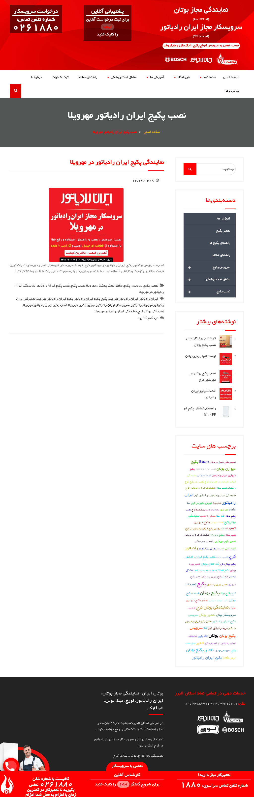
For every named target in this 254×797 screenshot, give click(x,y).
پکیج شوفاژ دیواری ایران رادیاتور (211, 570)
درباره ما (36, 77)
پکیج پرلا (226, 593)
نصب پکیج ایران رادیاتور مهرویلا (45, 305)
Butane (204, 461)
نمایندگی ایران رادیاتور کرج (200, 488)
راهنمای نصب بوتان (226, 488)
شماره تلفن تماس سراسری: (214, 785)
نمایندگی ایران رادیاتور (196, 535)
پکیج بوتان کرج (228, 563)
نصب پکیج (78, 286)
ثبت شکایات (60, 77)
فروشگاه (184, 77)
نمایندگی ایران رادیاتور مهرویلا (116, 311)
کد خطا (220, 515)
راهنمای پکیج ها (220, 242)
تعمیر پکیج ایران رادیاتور (200, 556)
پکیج (104, 299)
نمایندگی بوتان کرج (212, 607)
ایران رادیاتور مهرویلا (123, 299)
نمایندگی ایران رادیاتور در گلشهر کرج (215, 495)
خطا (205, 628)
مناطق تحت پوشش (123, 77)
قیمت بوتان (204, 475)
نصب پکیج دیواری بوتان (223, 461)
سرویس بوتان (222, 650)
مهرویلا (91, 286)
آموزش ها (157, 77)
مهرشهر (224, 509)
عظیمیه (217, 503)
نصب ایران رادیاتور (205, 469)
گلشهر (200, 643)
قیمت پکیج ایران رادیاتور (215, 576)
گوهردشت (229, 528)
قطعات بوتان (217, 522)
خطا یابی (203, 635)
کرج (81, 305)
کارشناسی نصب (227, 548)
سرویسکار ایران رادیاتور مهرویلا (108, 305)
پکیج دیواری (202, 522)
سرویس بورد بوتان (209, 549)
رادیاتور (136, 305)
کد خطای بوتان (210, 563)
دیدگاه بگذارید (147, 318)
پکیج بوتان (210, 593)
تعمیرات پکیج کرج (194, 481)
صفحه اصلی (231, 77)
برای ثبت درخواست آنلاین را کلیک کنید (107, 27)
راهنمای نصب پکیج (204, 541)
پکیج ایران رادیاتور (87, 299)
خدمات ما (209, 77)
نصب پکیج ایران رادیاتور (53, 286)
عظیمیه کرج (197, 509)
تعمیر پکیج (151, 286)
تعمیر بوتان (207, 615)
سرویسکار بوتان (226, 614)
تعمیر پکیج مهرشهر (225, 541)
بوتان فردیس (211, 509)
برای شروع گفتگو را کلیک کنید (127, 784)
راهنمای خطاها (87, 77)
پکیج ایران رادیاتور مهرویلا (55, 299)
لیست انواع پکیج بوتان (200, 356)
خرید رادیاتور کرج (218, 628)
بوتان (214, 635)
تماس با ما (232, 91)
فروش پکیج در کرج (201, 503)
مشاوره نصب (208, 515)
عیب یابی (222, 556)
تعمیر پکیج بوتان (200, 650)
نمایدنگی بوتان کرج (151, 311)
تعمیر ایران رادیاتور (217, 584)
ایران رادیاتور (148, 299)
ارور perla (229, 657)
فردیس (191, 608)
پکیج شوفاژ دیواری (218, 600)
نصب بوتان (230, 535)
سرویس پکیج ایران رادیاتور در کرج (203, 528)
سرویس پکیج (133, 286)
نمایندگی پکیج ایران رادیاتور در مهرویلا (117, 162)
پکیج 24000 (217, 535)
